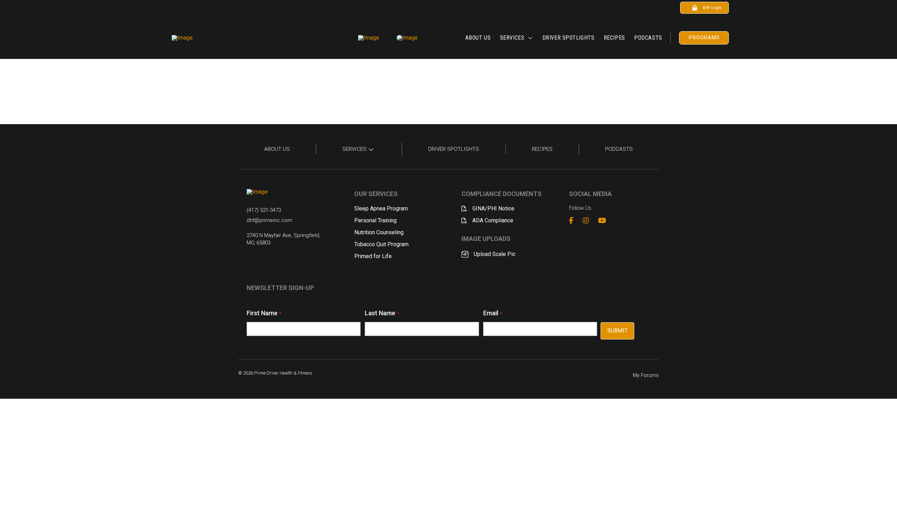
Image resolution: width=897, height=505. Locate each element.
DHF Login (712, 7)
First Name (264, 313)
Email (492, 313)
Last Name (382, 313)
